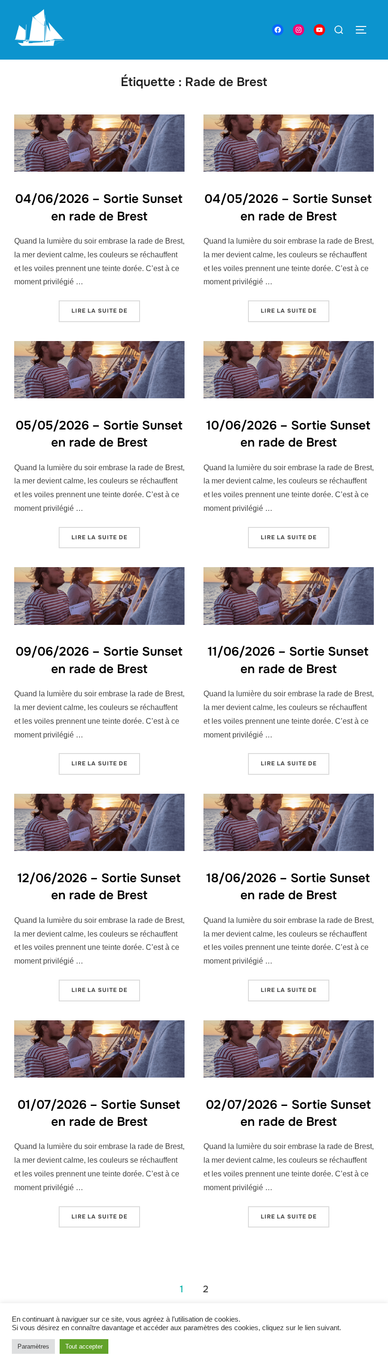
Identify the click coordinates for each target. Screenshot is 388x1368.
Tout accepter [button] (84, 1346)
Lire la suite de (105, 311)
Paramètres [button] (33, 1346)
